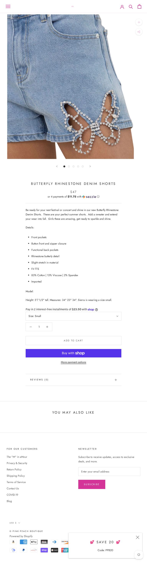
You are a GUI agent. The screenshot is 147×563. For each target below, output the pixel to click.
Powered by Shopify (21, 536)
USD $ (13, 522)
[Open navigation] (8, 6)
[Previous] (56, 166)
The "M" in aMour (17, 457)
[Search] (131, 6)
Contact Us (13, 488)
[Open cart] (139, 6)
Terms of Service (16, 482)
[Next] (90, 166)
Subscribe (92, 484)
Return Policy (14, 469)
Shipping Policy (16, 476)
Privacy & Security (17, 463)
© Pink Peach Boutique (26, 531)
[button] (73, 196)
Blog (9, 501)
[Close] (137, 537)
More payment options (73, 362)
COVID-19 (12, 495)
